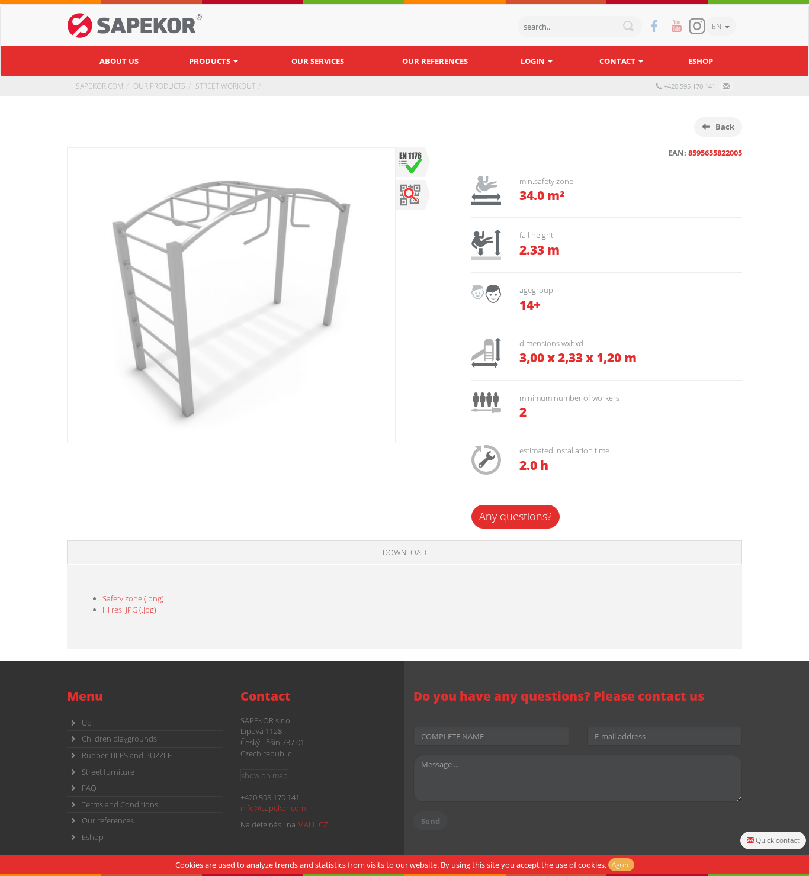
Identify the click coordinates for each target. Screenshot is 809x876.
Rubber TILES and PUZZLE (127, 755)
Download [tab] (404, 552)
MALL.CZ (312, 824)
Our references (435, 61)
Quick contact (777, 840)
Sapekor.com (99, 86)
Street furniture (108, 771)
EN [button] (718, 26)
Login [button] (534, 61)
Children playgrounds (119, 738)
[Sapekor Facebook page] (654, 26)
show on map (264, 775)
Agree (621, 864)
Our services (317, 61)
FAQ (89, 787)
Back (724, 126)
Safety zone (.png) (133, 598)
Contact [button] (618, 61)
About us (119, 61)
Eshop (700, 61)
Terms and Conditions (120, 804)
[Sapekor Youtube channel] (676, 26)
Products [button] (210, 61)
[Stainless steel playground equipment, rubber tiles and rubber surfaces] (135, 25)
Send (430, 821)
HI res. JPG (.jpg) (129, 609)
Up (87, 722)
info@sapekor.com (273, 808)
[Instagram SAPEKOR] (697, 26)
